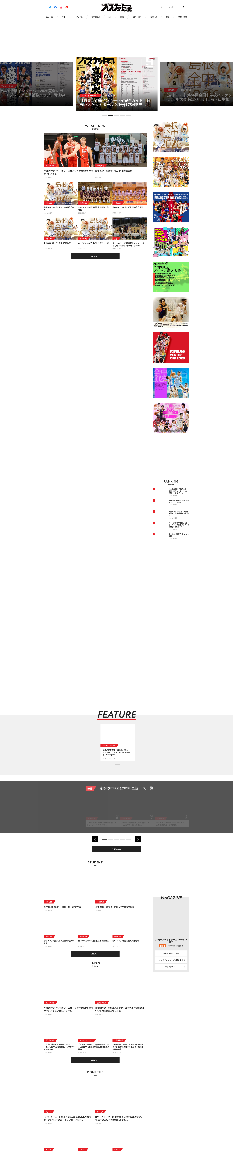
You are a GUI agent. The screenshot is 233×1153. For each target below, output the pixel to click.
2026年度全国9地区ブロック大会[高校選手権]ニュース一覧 (143, 790)
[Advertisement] (173, 455)
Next (184, 84)
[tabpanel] (116, 84)
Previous (48, 84)
